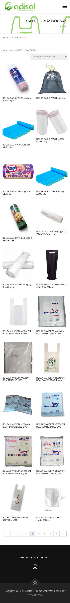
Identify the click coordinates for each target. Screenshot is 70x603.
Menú (64, 6)
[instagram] (35, 566)
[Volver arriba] (35, 583)
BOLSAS (15, 37)
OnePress (48, 590)
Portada (6, 37)
